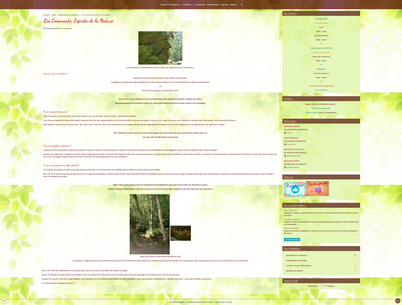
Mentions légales (177, 302)
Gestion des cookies (223, 302)
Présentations (213, 5)
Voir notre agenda (319, 108)
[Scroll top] (397, 300)
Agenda (224, 5)
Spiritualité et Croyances (68, 15)
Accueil (164, 5)
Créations (187, 5)
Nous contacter (321, 90)
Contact (233, 5)
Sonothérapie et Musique (321, 260)
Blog (54, 15)
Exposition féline (292, 126)
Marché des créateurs (293, 149)
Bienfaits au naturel (321, 271)
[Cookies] (4, 300)
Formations (200, 5)
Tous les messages (292, 239)
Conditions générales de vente (200, 302)
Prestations (174, 5)
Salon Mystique (291, 138)
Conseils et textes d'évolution (321, 266)
